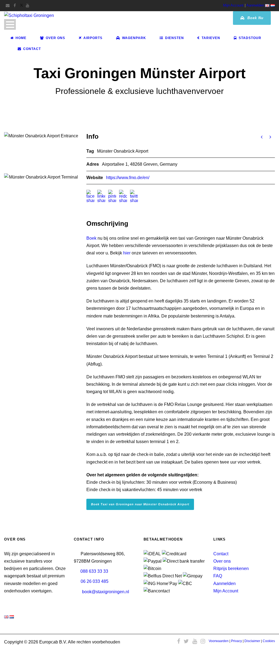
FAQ (217, 576)
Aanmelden (255, 5)
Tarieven (211, 38)
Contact (32, 49)
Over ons (222, 561)
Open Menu (10, 24)
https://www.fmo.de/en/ (127, 177)
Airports (92, 38)
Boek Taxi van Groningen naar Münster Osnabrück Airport (140, 504)
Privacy (236, 641)
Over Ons (55, 38)
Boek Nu (254, 18)
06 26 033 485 (94, 581)
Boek (91, 238)
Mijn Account (233, 5)
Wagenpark (134, 38)
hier (127, 253)
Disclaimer (252, 641)
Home (21, 38)
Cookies (269, 641)
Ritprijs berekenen (231, 568)
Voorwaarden (219, 641)
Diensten (174, 38)
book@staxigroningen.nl (105, 591)
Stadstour (250, 38)
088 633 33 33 (94, 571)
